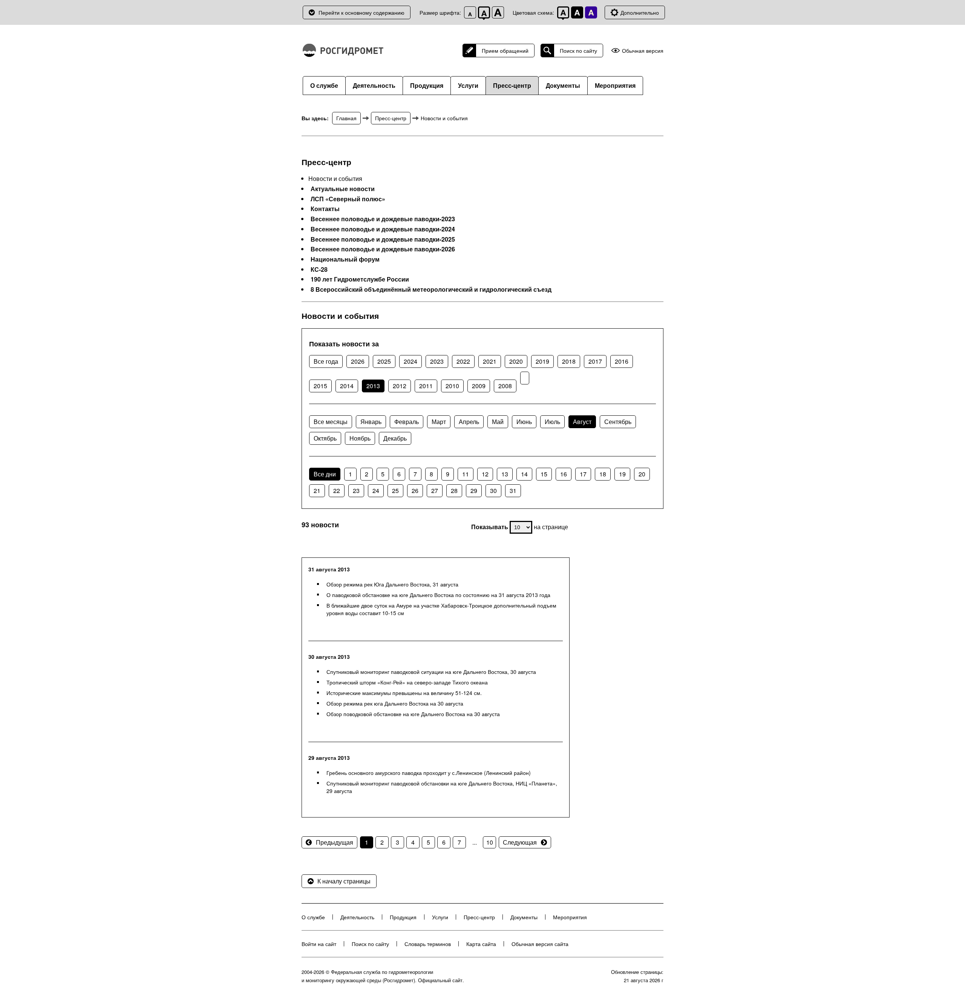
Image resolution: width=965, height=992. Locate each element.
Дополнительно (639, 12)
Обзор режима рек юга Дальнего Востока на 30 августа (394, 703)
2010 (452, 385)
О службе (324, 85)
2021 (489, 361)
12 (485, 474)
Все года (326, 361)
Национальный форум (345, 259)
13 (504, 474)
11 (465, 474)
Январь (370, 421)
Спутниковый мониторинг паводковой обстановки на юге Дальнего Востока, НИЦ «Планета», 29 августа (441, 787)
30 (493, 490)
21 (317, 490)
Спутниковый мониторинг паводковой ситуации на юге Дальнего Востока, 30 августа (431, 671)
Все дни (325, 474)
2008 (505, 385)
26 (415, 490)
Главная (346, 118)
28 (454, 490)
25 (395, 490)
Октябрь (325, 438)
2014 (347, 385)
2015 (320, 385)
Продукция (426, 85)
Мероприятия (615, 85)
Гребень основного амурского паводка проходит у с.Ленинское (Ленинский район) (428, 772)
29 (473, 490)
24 (375, 490)
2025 (384, 361)
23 (356, 490)
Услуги (468, 85)
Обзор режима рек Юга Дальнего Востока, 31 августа (392, 584)
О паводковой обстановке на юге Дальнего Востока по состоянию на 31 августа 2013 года (438, 595)
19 (622, 474)
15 (544, 474)
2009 (479, 385)
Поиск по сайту (578, 50)
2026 (358, 361)
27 (434, 490)
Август (582, 421)
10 (489, 842)
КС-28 (319, 269)
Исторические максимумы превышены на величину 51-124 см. (404, 693)
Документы (563, 85)
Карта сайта (481, 944)
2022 (463, 361)
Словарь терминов (427, 944)
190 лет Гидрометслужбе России (360, 279)
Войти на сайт (319, 944)
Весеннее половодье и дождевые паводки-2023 (383, 219)
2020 (516, 361)
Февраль (406, 421)
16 (563, 474)
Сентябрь (617, 421)
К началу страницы (344, 881)
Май (498, 421)
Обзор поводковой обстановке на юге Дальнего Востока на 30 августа (413, 714)
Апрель (469, 421)
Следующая (520, 842)
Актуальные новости (343, 189)
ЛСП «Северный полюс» (348, 199)
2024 (410, 361)
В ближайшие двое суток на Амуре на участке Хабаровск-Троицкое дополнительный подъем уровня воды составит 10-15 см (441, 609)
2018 (569, 361)
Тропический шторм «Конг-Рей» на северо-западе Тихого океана (407, 682)
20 (642, 474)
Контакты (325, 209)
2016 (621, 361)
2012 (399, 385)
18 (602, 474)
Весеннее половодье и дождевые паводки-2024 (383, 229)
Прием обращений (505, 50)
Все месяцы (331, 421)
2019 (542, 361)
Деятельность (374, 85)
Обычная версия (642, 50)
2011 (426, 385)
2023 (437, 361)
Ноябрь (360, 438)
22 (336, 490)
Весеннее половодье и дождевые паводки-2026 (383, 249)
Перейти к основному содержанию (361, 12)
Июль (552, 421)
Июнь (524, 421)
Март (439, 421)
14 (524, 474)
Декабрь (395, 438)
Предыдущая (334, 842)
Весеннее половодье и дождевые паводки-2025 (383, 239)
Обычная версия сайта (540, 944)
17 (583, 474)
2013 (373, 385)
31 (513, 490)
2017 (595, 361)
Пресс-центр (512, 85)
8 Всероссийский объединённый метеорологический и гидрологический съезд (431, 289)
